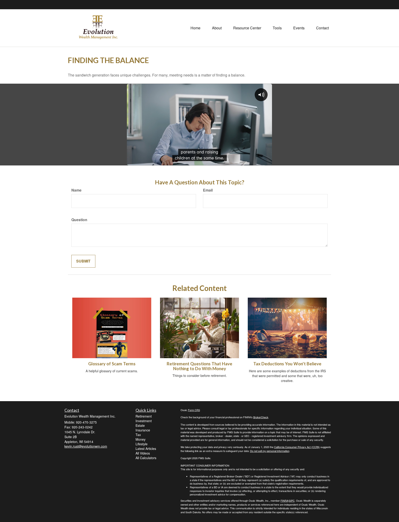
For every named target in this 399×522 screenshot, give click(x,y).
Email (208, 190)
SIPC (292, 500)
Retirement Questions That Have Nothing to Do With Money (199, 366)
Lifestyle (142, 444)
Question (79, 219)
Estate (140, 425)
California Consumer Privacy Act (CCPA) (297, 447)
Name (76, 190)
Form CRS (194, 410)
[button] (216, 28)
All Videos (143, 453)
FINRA (284, 500)
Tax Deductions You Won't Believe (287, 363)
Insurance (143, 430)
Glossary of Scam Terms (112, 363)
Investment (144, 420)
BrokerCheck (260, 417)
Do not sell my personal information (269, 451)
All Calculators (146, 457)
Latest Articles (146, 448)
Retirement (144, 416)
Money (140, 439)
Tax (138, 434)
